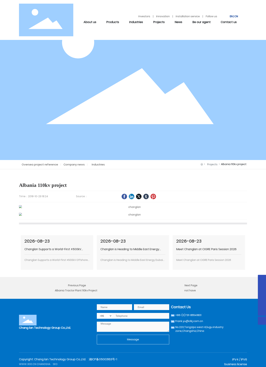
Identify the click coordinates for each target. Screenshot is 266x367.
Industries (98, 164)
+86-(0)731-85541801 (188, 315)
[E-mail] (262, 295)
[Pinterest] (153, 196)
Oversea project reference (40, 164)
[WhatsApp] (262, 287)
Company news (74, 164)
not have (190, 290)
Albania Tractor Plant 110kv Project (76, 290)
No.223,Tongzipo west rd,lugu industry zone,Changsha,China (199, 329)
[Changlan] (262, 279)
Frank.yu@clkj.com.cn (189, 321)
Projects (212, 164)
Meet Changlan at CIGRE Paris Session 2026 (206, 249)
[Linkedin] (131, 196)
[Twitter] (139, 196)
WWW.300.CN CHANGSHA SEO (38, 364)
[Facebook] (124, 196)
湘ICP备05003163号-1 (103, 359)
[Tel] (262, 303)
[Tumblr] (146, 196)
